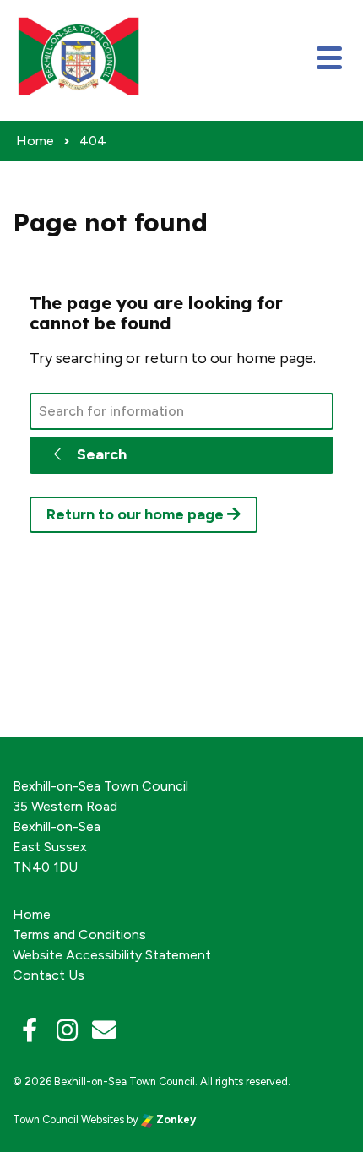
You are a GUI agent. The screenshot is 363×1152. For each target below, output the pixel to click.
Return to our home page (136, 514)
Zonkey (175, 1119)
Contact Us (48, 975)
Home (32, 914)
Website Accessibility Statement (112, 955)
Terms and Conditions (79, 934)
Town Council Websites (68, 1119)
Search (100, 454)
